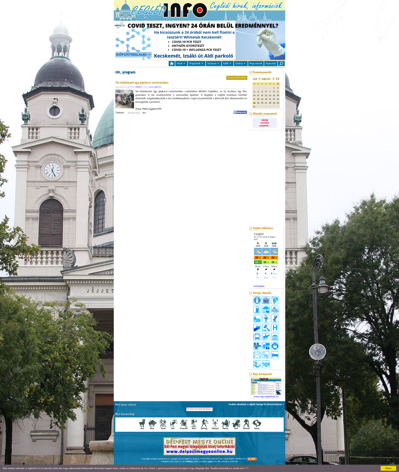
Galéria (239, 63)
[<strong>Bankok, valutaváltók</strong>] (266, 300)
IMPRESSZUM (241, 459)
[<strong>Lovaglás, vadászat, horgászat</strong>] (266, 337)
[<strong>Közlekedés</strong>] (257, 337)
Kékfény (138, 87)
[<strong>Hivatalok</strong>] (257, 328)
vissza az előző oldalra (236, 77)
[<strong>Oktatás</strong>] (266, 346)
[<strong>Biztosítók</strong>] (266, 309)
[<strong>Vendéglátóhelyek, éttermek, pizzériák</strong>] (266, 364)
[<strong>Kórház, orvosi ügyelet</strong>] (275, 328)
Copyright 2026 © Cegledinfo (181, 459)
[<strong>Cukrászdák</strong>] (275, 309)
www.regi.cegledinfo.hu (266, 396)
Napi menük (256, 63)
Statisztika (234, 461)
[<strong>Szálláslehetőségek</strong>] (275, 355)
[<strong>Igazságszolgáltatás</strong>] (266, 328)
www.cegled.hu (155, 87)
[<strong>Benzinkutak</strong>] (257, 309)
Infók (225, 63)
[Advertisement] (266, 178)
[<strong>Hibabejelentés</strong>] (275, 318)
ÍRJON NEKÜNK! (217, 459)
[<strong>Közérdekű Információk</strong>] (257, 300)
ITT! (247, 468)
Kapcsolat (271, 63)
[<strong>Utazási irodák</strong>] (257, 364)
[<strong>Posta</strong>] (257, 355)
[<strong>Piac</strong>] (275, 346)
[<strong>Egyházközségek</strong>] (257, 318)
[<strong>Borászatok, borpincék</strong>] (275, 300)
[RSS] (252, 458)
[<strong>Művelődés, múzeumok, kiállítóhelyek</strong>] (275, 337)
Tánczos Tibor (204, 459)
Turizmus (211, 63)
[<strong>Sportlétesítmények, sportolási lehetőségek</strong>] (266, 355)
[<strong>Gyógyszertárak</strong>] (266, 318)
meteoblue (258, 286)
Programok (194, 63)
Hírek (180, 63)
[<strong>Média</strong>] (257, 346)
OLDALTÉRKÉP (229, 459)
